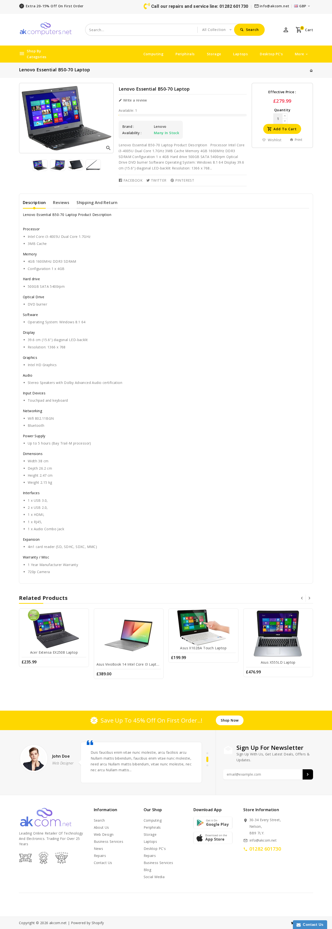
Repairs (100, 855)
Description (34, 202)
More (299, 54)
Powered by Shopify (87, 922)
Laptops (240, 54)
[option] (40, 165)
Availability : (132, 133)
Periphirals (184, 54)
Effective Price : (282, 92)
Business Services (108, 841)
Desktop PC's (271, 54)
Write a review (134, 100)
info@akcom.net (263, 840)
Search (99, 820)
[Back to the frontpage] (311, 70)
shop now (229, 720)
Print (298, 139)
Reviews (61, 202)
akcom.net (58, 922)
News (98, 848)
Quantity (282, 110)
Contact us (103, 862)
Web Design (104, 834)
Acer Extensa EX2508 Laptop (54, 652)
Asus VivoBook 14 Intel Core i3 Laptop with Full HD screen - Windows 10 (157, 664)
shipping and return (97, 202)
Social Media (154, 876)
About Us (101, 827)
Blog (147, 869)
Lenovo (160, 126)
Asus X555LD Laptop (278, 662)
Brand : (128, 126)
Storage (214, 54)
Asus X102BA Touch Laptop (203, 648)
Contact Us (312, 924)
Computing (153, 54)
